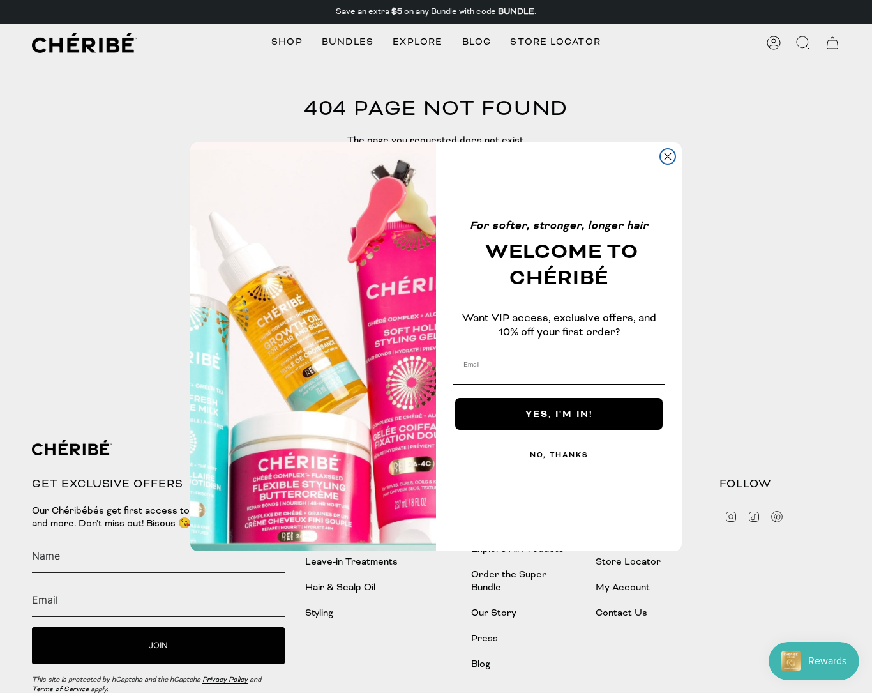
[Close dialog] (667, 156)
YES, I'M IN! (559, 413)
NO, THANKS (559, 454)
